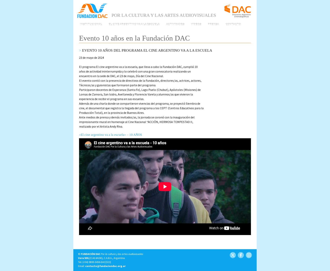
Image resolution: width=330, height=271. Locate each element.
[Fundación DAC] (92, 10)
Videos (196, 24)
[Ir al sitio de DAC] (237, 9)
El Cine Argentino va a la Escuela (134, 24)
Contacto (233, 24)
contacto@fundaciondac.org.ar (105, 266)
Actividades (175, 24)
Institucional (91, 24)
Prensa (213, 24)
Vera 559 (83, 258)
